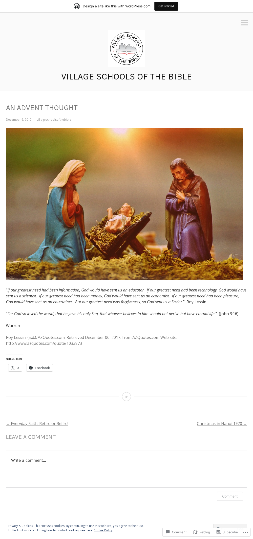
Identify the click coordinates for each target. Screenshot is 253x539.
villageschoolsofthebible (54, 119)
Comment (230, 496)
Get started (166, 6)
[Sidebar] (244, 23)
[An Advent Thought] (126, 396)
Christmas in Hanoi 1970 (222, 423)
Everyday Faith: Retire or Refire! (37, 423)
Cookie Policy (103, 530)
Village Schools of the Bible (126, 76)
